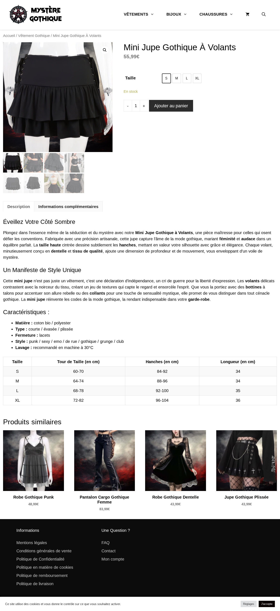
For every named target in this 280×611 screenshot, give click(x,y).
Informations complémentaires (68, 206)
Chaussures (213, 14)
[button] (264, 14)
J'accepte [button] (266, 603)
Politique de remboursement (42, 575)
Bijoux (173, 14)
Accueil (9, 35)
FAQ (105, 542)
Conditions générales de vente (44, 551)
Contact (108, 551)
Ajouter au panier (171, 105)
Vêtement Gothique (34, 35)
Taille (130, 78)
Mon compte (112, 559)
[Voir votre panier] (247, 14)
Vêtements (136, 14)
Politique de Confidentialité (40, 559)
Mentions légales (31, 542)
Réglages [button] (248, 603)
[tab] (18, 206)
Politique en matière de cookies (44, 567)
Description (18, 206)
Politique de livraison (34, 583)
